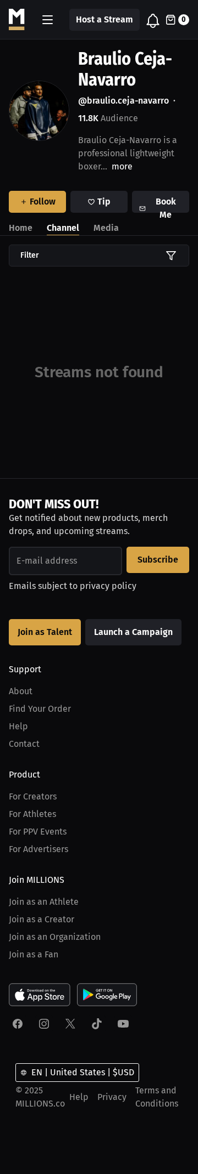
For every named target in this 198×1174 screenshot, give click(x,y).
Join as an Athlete (44, 902)
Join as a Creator (41, 919)
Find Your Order (40, 709)
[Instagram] (44, 1024)
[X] (70, 1024)
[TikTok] (97, 1024)
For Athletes (32, 814)
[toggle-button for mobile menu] (47, 19)
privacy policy (108, 586)
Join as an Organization (55, 937)
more (122, 166)
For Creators (33, 796)
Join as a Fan (33, 954)
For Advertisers (38, 849)
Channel (63, 228)
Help (18, 726)
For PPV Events (38, 831)
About (20, 691)
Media (106, 228)
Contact (24, 744)
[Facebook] (17, 1024)
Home (20, 228)
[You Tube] (123, 1024)
